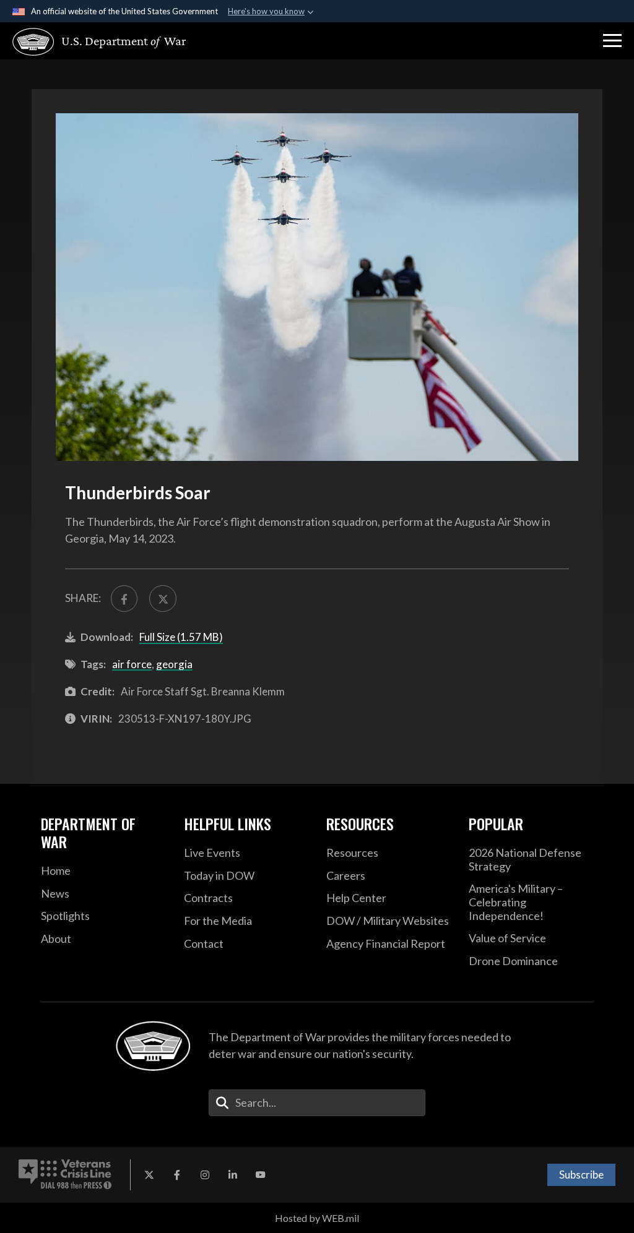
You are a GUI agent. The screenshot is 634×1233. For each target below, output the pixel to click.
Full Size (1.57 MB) (181, 636)
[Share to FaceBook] (124, 598)
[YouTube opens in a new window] (260, 1175)
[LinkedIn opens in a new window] (233, 1175)
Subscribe (581, 1174)
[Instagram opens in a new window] (205, 1175)
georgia (174, 664)
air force (132, 664)
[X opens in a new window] (149, 1175)
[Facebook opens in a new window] (177, 1175)
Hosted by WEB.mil (317, 1218)
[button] (612, 41)
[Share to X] (162, 598)
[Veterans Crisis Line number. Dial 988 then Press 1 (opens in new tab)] (65, 1174)
